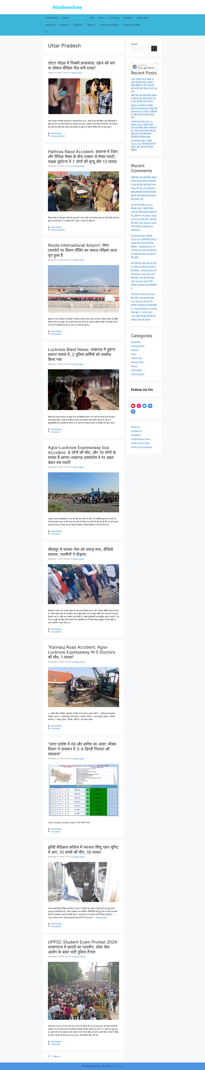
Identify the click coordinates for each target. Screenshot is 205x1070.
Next (57, 1056)
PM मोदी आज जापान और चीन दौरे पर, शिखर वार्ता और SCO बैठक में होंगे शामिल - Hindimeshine (143, 267)
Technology (114, 18)
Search (134, 44)
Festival (65, 18)
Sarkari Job (50, 25)
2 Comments (56, 334)
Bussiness (128, 18)
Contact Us (64, 25)
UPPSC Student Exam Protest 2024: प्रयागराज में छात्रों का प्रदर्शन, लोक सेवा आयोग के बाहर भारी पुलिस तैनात (83, 946)
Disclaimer (78, 25)
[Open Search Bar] (46, 32)
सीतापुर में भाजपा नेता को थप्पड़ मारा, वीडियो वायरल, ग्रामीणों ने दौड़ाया (80, 552)
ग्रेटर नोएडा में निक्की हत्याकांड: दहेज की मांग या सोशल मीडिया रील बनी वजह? (81, 65)
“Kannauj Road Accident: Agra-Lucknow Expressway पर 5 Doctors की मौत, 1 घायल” (81, 652)
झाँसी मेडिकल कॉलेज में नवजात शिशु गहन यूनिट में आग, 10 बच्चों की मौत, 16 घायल (83, 850)
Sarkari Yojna (142, 18)
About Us (91, 25)
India (92, 18)
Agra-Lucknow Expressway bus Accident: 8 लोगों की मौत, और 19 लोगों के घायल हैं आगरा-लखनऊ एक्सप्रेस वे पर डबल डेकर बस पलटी (82, 455)
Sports (101, 18)
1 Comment (55, 432)
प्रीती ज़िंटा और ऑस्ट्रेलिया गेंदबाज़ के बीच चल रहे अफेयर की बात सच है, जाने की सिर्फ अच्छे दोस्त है (143, 98)
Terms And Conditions (109, 25)
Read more (101, 917)
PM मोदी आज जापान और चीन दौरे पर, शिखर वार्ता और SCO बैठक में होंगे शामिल (143, 254)
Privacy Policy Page (131, 25)
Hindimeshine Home (140, 439)
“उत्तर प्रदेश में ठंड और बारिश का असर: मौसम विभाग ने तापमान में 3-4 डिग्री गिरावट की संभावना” (82, 748)
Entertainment (52, 18)
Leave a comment (58, 136)
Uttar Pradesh (79, 18)
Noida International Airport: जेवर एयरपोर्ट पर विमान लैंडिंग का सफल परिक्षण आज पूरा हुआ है (82, 250)
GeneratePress (117, 1066)
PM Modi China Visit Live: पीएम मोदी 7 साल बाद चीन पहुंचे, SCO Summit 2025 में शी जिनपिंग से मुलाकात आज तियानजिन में (143, 222)
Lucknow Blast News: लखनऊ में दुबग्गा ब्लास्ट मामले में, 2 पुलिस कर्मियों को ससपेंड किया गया (81, 354)
